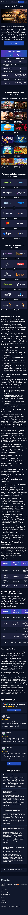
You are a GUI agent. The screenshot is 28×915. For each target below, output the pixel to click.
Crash (16, 98)
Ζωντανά (10, 98)
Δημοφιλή (3, 98)
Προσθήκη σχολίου (14, 710)
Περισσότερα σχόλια (14, 763)
